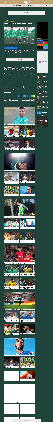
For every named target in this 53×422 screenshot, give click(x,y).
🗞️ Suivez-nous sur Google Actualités (11, 47)
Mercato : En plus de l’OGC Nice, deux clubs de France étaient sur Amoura (45, 87)
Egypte (8, 92)
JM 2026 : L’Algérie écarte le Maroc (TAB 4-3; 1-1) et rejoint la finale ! (45, 107)
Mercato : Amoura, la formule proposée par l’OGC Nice (45, 102)
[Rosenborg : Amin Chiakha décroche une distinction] (39, 97)
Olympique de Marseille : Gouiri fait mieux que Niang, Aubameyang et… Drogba (45, 77)
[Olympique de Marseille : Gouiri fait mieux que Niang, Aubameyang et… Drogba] (39, 77)
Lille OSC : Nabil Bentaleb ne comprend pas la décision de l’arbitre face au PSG (45, 92)
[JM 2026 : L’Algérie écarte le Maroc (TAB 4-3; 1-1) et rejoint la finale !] (39, 107)
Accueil (5, 20)
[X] (45, 40)
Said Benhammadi (8, 25)
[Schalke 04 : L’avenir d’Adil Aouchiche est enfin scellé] (39, 82)
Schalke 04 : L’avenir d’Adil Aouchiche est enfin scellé (44, 82)
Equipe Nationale (9, 20)
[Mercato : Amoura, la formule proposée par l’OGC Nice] (39, 102)
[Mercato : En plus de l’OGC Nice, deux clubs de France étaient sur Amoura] (39, 87)
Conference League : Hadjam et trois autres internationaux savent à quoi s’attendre (45, 112)
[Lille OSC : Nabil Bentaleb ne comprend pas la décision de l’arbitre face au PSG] (39, 92)
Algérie (5, 92)
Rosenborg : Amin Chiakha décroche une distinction (45, 97)
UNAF (9, 92)
